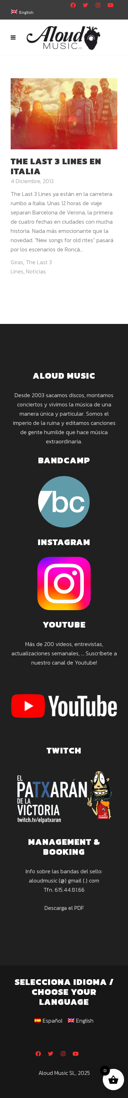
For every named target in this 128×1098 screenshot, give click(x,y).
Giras (17, 262)
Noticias (36, 271)
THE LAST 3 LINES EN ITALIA (56, 166)
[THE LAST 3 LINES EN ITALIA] (64, 113)
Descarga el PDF (64, 908)
